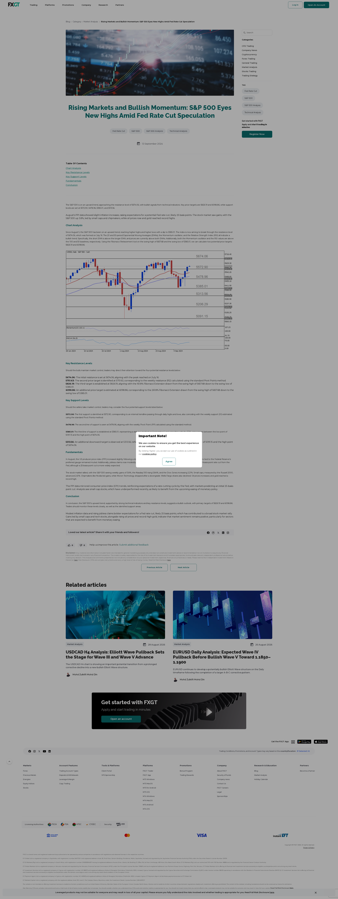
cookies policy (149, 454)
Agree (169, 461)
